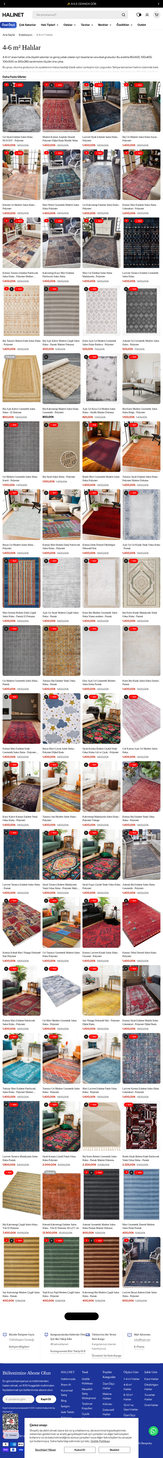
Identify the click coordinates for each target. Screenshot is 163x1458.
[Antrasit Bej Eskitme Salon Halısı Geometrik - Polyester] (141, 854)
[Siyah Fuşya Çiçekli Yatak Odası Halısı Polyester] (101, 854)
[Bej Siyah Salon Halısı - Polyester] (62, 446)
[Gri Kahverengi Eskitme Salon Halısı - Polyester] (101, 174)
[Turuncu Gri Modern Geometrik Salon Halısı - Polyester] (62, 1058)
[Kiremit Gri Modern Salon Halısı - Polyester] (22, 174)
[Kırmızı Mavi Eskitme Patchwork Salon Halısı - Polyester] (22, 990)
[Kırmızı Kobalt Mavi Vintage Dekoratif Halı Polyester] (22, 922)
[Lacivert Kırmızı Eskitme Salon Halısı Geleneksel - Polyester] (141, 1058)
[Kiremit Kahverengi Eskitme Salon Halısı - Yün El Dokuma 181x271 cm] (62, 1194)
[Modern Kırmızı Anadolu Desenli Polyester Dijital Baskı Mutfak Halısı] (62, 106)
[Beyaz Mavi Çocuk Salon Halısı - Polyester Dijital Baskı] (62, 718)
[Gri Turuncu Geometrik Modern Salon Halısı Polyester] (62, 922)
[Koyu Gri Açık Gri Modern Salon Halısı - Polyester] (101, 1398)
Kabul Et (79, 1449)
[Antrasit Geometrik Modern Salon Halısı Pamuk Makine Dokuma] (101, 1194)
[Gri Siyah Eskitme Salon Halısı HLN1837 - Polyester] (22, 106)
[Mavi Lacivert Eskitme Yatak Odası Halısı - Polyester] (101, 1058)
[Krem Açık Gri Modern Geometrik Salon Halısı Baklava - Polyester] (101, 310)
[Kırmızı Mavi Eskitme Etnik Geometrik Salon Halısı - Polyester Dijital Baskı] (22, 718)
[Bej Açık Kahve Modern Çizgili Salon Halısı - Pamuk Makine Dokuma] (62, 310)
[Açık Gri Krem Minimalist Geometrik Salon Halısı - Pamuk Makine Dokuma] (101, 1330)
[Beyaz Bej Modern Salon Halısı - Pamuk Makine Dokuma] (141, 1330)
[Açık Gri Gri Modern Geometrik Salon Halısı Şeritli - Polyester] (22, 1330)
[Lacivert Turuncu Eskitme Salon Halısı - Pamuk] (22, 854)
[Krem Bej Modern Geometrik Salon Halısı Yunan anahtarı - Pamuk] (101, 582)
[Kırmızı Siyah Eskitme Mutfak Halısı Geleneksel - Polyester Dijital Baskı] (141, 990)
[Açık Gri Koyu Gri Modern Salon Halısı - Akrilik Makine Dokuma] (101, 378)
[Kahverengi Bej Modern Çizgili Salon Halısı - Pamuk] (101, 1262)
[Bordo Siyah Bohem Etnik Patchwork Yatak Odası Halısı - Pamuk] (141, 1126)
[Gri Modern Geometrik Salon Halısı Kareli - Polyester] (22, 446)
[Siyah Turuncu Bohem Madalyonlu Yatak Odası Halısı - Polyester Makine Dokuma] (62, 854)
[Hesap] (147, 15)
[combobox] (80, 15)
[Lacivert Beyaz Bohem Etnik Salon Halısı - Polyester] (141, 1262)
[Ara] (123, 15)
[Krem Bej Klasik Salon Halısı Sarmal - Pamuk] (141, 650)
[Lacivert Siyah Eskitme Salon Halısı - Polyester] (101, 106)
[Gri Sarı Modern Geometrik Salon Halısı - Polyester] (22, 1398)
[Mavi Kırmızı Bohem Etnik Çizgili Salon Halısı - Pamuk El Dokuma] (22, 582)
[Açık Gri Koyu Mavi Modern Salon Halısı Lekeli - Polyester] (141, 1398)
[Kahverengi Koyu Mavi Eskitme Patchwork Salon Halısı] (62, 242)
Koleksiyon (25, 34)
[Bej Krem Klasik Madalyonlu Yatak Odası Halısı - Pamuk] (141, 582)
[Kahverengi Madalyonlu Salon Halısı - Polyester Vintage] (101, 786)
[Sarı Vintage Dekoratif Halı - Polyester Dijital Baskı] (101, 990)
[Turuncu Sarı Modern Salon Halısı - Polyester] (62, 786)
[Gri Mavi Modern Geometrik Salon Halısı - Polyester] (62, 990)
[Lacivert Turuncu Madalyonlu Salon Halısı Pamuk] (22, 1126)
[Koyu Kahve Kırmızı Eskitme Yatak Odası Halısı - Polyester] (22, 786)
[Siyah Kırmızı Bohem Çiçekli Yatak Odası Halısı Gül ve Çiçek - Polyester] (101, 718)
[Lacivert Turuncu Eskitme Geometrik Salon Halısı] (141, 242)
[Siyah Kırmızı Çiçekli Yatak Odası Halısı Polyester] (62, 1126)
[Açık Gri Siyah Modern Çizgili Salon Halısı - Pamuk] (62, 582)
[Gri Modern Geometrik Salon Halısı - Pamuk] (22, 650)
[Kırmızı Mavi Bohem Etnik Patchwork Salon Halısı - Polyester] (62, 514)
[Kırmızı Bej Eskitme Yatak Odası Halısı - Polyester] (141, 786)
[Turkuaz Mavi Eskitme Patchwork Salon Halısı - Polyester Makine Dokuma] (22, 1058)
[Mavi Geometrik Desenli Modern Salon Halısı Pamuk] (141, 1194)
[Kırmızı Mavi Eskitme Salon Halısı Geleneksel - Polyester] (141, 174)
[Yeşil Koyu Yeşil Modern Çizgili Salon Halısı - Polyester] (62, 1262)
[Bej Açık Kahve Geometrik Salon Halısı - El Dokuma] (22, 378)
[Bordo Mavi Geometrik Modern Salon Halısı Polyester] (101, 446)
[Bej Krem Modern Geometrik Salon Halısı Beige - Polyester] (141, 378)
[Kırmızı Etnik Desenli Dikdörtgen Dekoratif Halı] (101, 514)
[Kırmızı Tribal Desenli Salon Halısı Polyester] (141, 922)
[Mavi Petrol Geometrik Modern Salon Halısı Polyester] (62, 174)
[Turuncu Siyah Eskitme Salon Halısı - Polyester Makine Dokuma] (141, 446)
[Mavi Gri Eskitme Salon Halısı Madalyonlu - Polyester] (101, 242)
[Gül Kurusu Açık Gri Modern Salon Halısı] (141, 718)
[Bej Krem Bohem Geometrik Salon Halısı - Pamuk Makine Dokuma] (101, 1126)
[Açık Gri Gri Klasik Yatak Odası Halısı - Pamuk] (141, 514)
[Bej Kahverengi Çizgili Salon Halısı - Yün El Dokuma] (22, 1194)
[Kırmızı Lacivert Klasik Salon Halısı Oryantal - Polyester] (101, 922)
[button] (4, 4)
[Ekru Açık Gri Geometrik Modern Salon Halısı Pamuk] (101, 650)
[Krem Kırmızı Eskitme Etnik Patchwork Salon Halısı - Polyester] (62, 1398)
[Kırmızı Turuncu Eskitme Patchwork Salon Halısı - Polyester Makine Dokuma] (22, 242)
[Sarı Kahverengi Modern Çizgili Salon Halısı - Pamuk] (22, 1262)
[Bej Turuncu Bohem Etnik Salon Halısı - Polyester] (22, 310)
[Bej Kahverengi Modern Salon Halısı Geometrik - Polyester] (62, 378)
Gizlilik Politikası (100, 1441)
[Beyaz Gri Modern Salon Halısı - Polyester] (22, 514)
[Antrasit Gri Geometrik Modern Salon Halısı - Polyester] (141, 310)
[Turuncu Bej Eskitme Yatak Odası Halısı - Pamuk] (62, 650)
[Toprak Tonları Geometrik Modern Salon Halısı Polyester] (62, 1330)
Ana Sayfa (9, 34)
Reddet (114, 1449)
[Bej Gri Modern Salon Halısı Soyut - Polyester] (141, 106)
